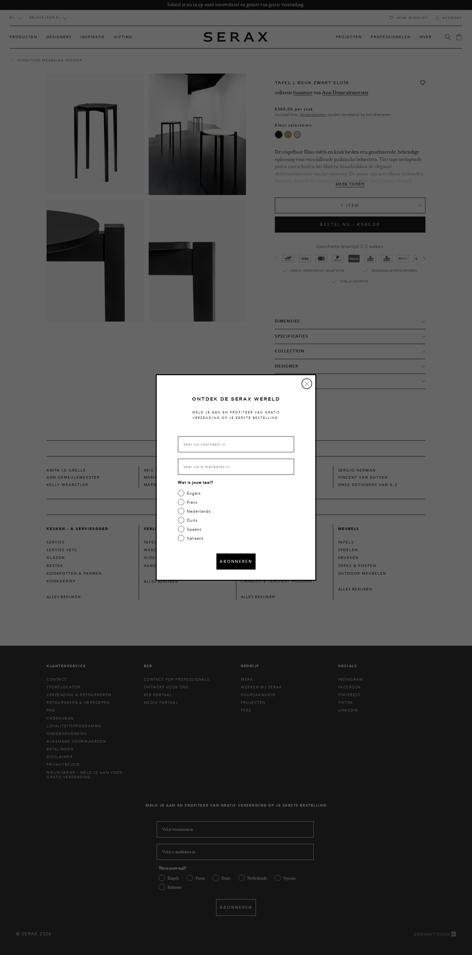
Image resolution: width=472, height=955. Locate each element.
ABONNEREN (236, 561)
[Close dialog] (307, 384)
